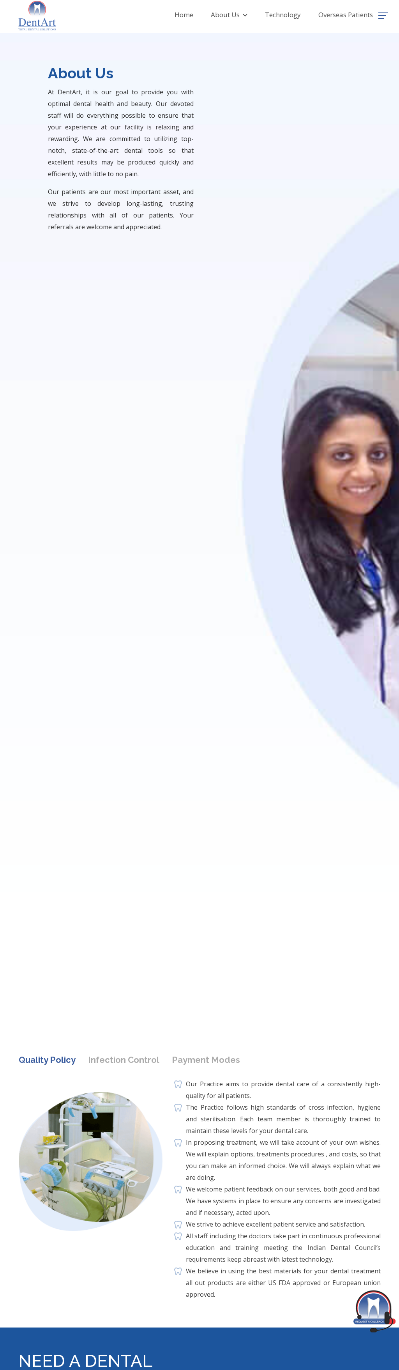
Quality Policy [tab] (47, 1060)
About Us (227, 14)
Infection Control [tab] (123, 1060)
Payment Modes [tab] (206, 1060)
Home (184, 14)
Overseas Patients (345, 14)
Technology (283, 14)
